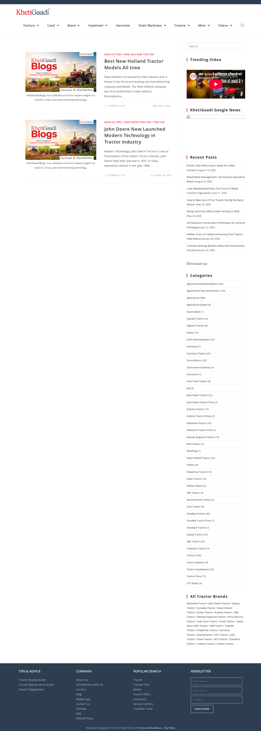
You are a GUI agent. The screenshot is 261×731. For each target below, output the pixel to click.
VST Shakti (193, 583)
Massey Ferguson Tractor (211, 616)
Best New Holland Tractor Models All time (133, 64)
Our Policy (169, 727)
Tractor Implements (198, 569)
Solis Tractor (194, 506)
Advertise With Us (89, 684)
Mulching (192, 451)
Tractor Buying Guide (32, 680)
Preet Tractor (194, 479)
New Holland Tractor (139, 54)
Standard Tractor (196, 527)
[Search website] (242, 26)
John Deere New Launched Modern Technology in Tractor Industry (134, 135)
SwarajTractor (205, 634)
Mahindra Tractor (197, 423)
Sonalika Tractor (196, 513)
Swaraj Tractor (195, 534)
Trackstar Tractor (196, 548)
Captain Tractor (195, 318)
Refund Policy (84, 718)
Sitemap (81, 709)
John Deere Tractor (137, 122)
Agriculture (113, 54)
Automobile (193, 311)
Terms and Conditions (150, 727)
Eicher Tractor (205, 612)
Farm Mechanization (198, 339)
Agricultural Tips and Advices (203, 290)
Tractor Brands (195, 562)
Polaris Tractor (225, 643)
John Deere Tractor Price (200, 402)
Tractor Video (141, 694)
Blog (79, 694)
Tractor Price (194, 576)
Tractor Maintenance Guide (36, 684)
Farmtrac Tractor (196, 353)
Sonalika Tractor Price (199, 520)
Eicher (190, 332)
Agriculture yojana (197, 304)
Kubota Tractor (195, 409)
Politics (191, 465)
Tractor (159, 122)
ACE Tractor (220, 639)
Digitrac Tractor (195, 325)
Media (137, 689)
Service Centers (143, 704)
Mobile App (83, 699)
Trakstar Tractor (206, 643)
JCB (188, 388)
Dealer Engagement (31, 689)
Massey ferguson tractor (200, 437)
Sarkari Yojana (195, 485)
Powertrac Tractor (197, 472)
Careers (81, 689)
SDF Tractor (193, 492)
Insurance (139, 699)
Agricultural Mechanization (202, 284)
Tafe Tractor (193, 541)
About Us (82, 680)
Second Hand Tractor (199, 499)
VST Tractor (221, 634)
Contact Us (83, 704)
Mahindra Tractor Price (200, 430)
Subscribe (202, 709)
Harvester (192, 374)
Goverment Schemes (198, 367)
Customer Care (142, 709)
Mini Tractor (193, 444)
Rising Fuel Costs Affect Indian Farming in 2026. (213, 211)
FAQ (78, 713)
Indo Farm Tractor (197, 381)
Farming (191, 346)
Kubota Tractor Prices (199, 416)
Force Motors (194, 360)
